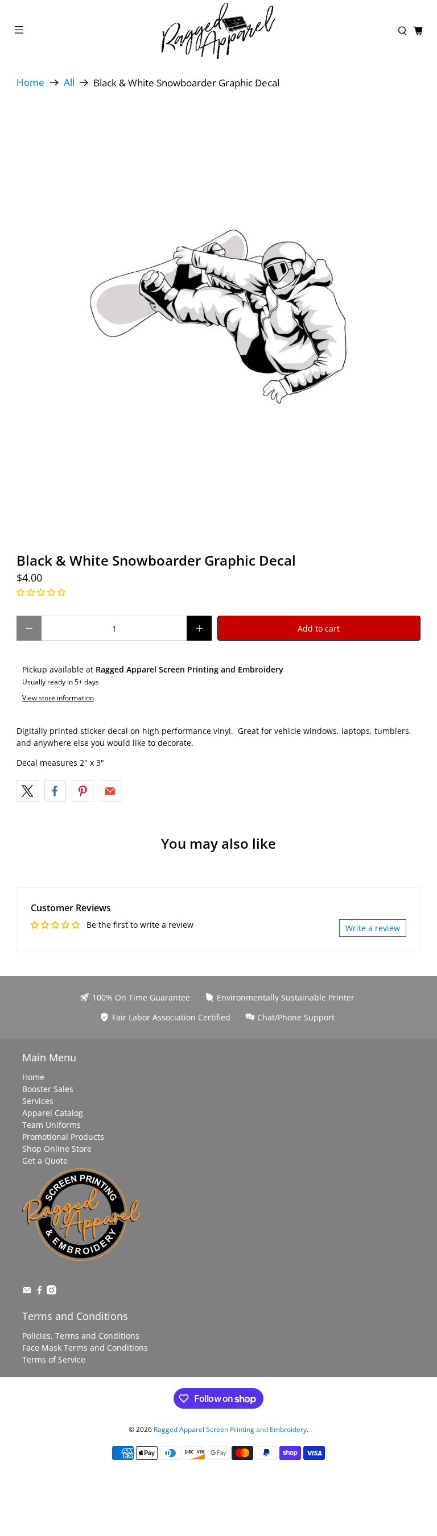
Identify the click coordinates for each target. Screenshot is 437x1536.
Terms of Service (53, 1359)
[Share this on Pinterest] (82, 791)
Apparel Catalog (52, 1112)
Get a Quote (45, 1160)
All (69, 83)
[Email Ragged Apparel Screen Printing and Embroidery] (27, 1291)
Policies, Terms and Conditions (80, 1335)
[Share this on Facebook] (55, 791)
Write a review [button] (372, 928)
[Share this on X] (27, 791)
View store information (58, 697)
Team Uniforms (51, 1124)
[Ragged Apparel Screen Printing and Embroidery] (218, 31)
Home (30, 83)
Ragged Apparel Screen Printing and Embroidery (230, 1429)
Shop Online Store (57, 1148)
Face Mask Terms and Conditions (85, 1347)
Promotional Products (63, 1136)
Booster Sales (47, 1088)
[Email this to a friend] (110, 791)
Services (37, 1100)
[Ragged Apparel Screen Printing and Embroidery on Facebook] (39, 1291)
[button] (41, 592)
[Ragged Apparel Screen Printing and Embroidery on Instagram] (51, 1291)
